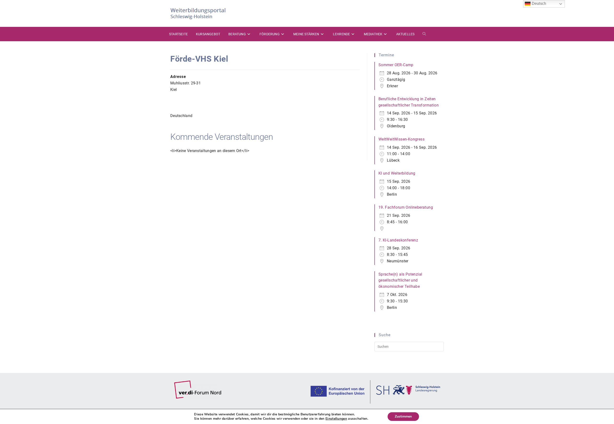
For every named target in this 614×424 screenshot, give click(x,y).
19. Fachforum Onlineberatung (405, 207)
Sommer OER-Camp (395, 65)
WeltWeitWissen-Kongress (401, 139)
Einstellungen (336, 419)
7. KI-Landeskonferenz (398, 240)
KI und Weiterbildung (396, 173)
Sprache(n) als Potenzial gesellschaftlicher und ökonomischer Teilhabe (400, 280)
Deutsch (538, 3)
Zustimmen (403, 416)
